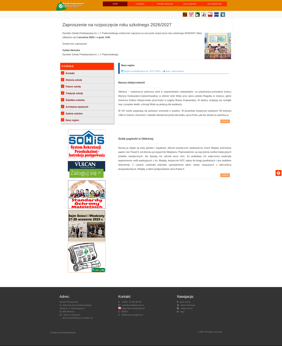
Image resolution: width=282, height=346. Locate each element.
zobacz (225, 121)
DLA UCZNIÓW (189, 3)
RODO (124, 311)
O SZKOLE (140, 3)
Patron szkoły (73, 86)
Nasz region (72, 120)
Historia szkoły (74, 80)
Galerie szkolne (74, 113)
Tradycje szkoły (74, 93)
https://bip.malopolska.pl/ (133, 308)
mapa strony (187, 308)
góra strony (185, 302)
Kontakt (70, 73)
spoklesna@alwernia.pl (132, 305)
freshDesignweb (68, 332)
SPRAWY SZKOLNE (165, 3)
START (115, 3)
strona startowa (188, 305)
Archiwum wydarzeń (77, 107)
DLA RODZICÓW (214, 3)
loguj (182, 311)
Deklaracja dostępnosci (132, 315)
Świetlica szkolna (75, 100)
